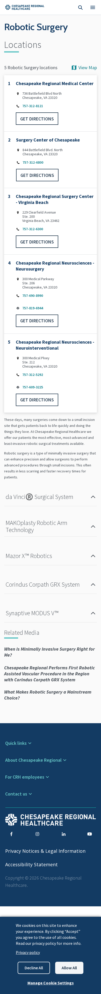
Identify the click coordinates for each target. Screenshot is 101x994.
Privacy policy (28, 952)
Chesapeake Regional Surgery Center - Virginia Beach (54, 199)
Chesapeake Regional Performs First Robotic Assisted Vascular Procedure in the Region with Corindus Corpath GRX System (49, 674)
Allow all (69, 967)
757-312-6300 (32, 229)
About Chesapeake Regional (33, 760)
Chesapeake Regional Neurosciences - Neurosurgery (55, 266)
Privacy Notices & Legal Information (45, 851)
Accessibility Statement (31, 864)
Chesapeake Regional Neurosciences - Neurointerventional (55, 345)
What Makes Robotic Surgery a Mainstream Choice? (47, 695)
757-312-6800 (33, 162)
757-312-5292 (32, 374)
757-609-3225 (32, 387)
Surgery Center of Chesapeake (48, 140)
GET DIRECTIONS (37, 119)
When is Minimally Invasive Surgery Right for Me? (49, 652)
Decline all (34, 967)
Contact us (16, 794)
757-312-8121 (32, 106)
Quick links (16, 743)
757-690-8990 (32, 295)
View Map (87, 67)
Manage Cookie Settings (50, 982)
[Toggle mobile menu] (92, 7)
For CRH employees (24, 777)
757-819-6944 (32, 308)
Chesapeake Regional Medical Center (54, 83)
